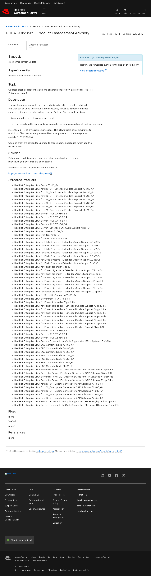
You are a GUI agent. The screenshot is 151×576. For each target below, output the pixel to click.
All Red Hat (135, 13)
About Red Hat (21, 557)
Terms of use (39, 570)
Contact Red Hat (67, 557)
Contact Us (34, 494)
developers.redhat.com (87, 500)
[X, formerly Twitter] (123, 476)
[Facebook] (116, 476)
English (125, 13)
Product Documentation (12, 518)
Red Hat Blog (84, 557)
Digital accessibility (81, 570)
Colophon (57, 523)
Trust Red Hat (59, 494)
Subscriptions (11, 3)
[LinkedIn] (102, 476)
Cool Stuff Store (22, 560)
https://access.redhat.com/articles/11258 (29, 173)
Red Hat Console (42, 3)
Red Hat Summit (40, 560)
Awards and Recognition (58, 516)
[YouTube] (109, 476)
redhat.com (82, 494)
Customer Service (13, 511)
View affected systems (92, 70)
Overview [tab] (13, 44)
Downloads (25, 3)
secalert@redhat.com (44, 451)
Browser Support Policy (60, 502)
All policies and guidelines (59, 570)
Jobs (34, 557)
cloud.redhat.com (85, 511)
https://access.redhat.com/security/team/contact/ (99, 451)
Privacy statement (23, 570)
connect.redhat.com (86, 505)
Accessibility (58, 508)
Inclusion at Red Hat (101, 557)
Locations (52, 557)
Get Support (59, 3)
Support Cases (11, 505)
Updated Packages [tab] (39, 44)
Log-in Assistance (37, 508)
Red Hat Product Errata (17, 26)
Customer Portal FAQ (36, 502)
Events (42, 557)
